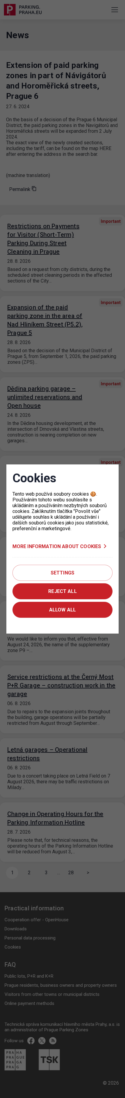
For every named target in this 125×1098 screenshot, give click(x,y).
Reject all (62, 591)
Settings (62, 573)
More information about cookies (56, 546)
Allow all (62, 610)
